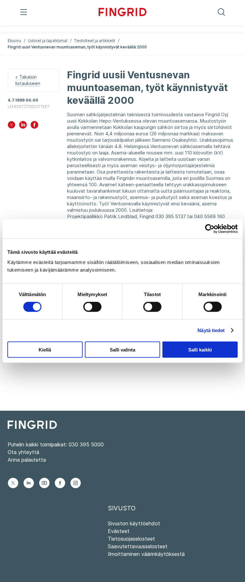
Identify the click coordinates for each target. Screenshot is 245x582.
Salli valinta (122, 349)
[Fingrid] (122, 12)
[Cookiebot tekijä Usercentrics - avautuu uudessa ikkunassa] (210, 229)
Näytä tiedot (211, 330)
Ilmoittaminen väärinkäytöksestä (146, 554)
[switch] (92, 307)
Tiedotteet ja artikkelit (94, 40)
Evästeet (119, 531)
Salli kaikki (200, 349)
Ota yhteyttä (23, 452)
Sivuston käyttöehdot (134, 523)
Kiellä (45, 349)
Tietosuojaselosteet (131, 539)
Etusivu (14, 40)
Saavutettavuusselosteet (137, 546)
